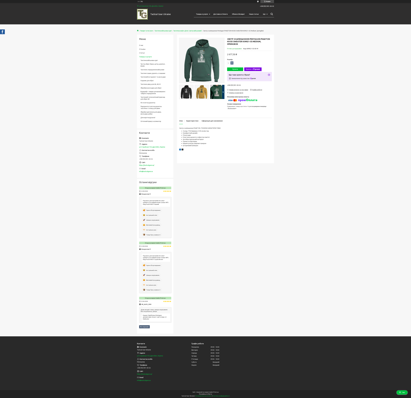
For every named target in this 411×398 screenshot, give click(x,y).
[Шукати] (271, 14)
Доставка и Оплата (220, 14)
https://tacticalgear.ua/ (146, 165)
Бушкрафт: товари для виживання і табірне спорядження (153, 92)
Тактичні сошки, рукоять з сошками (153, 73)
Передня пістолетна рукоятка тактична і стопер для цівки (151, 107)
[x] (182, 150)
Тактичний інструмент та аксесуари (153, 77)
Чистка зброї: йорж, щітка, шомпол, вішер (153, 65)
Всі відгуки (144, 326)
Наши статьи (254, 14)
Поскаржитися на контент (203, 396)
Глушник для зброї (147, 80)
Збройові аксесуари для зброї (151, 88)
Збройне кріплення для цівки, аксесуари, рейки (151, 113)
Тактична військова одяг (163, 31)
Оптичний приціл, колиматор (151, 121)
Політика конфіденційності (221, 396)
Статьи (142, 53)
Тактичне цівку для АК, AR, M (151, 84)
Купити (235, 69)
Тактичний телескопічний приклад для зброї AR (153, 98)
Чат (403, 392)
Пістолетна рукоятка (148, 103)
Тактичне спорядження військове (152, 70)
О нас (141, 45)
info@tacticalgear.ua (146, 171)
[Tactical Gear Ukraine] (142, 14)
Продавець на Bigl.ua (205, 394)
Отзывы (142, 49)
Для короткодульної (148, 117)
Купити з (249, 69)
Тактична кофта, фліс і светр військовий (187, 31)
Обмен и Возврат (238, 14)
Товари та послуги (146, 31)
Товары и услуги (202, 14)
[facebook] (180, 150)
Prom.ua (216, 392)
